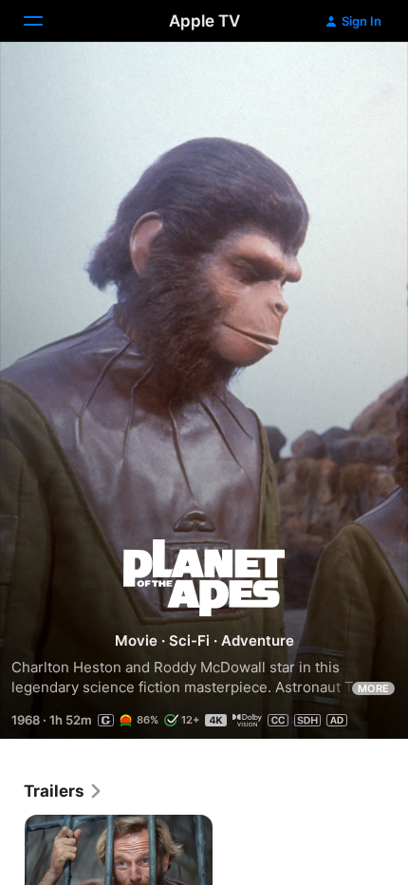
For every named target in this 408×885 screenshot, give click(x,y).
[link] (63, 791)
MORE (373, 688)
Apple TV (204, 20)
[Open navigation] (44, 21)
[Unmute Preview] (356, 79)
